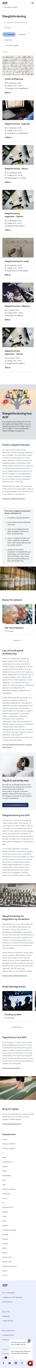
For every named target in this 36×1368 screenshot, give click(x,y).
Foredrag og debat (8, 1148)
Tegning (5, 1244)
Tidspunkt (22, 34)
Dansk (4, 1157)
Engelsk (5, 1166)
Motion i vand (7, 1262)
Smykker (5, 1239)
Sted (8, 28)
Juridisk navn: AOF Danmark (12, 1297)
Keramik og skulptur (9, 1189)
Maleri (4, 1248)
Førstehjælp (6, 1176)
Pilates (4, 1171)
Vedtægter (6, 1316)
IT (3, 1153)
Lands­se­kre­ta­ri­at (8, 1335)
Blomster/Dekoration (9, 1266)
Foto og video (7, 1257)
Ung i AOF (6, 1312)
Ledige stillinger (7, 1321)
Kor (3, 1203)
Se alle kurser (17, 1027)
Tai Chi (4, 1275)
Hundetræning (7, 1162)
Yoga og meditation (9, 1144)
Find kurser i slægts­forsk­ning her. (13, 499)
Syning (4, 1253)
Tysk (3, 1185)
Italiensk (5, 1212)
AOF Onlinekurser (8, 1293)
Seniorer (17, 640)
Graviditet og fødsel (9, 1230)
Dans (4, 1180)
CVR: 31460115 (7, 1302)
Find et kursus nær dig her (11, 1068)
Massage (5, 1235)
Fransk (4, 1198)
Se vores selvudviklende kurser (15, 805)
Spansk (4, 1139)
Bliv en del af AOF (8, 1331)
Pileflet (4, 1271)
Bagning (5, 1225)
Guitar (4, 1216)
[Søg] (5, 22)
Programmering (7, 1207)
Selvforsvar (6, 1194)
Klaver (4, 1221)
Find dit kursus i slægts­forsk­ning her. (14, 976)
